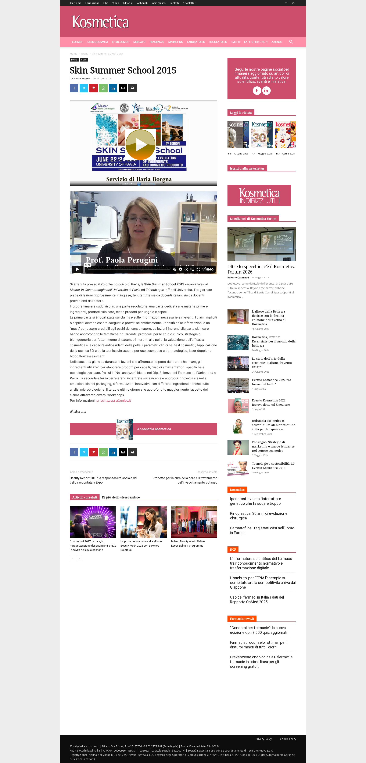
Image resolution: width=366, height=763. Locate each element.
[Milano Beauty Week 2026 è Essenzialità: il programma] (194, 522)
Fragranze (157, 42)
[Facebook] (286, 3)
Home (73, 53)
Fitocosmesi (120, 42)
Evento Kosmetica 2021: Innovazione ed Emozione (271, 402)
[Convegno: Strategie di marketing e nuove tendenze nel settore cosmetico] (238, 447)
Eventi (236, 42)
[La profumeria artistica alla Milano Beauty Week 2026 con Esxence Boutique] (144, 522)
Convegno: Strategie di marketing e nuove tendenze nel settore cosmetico (273, 446)
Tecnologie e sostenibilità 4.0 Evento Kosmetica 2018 (273, 465)
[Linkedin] (293, 3)
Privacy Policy (264, 739)
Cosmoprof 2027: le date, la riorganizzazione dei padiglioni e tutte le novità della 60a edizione (93, 545)
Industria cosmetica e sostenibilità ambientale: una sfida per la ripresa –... (273, 425)
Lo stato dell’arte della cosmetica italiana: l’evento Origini (272, 362)
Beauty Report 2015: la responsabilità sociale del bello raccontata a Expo (103, 480)
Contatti (174, 2)
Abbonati (142, 2)
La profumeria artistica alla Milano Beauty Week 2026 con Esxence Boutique (141, 545)
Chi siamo (75, 2)
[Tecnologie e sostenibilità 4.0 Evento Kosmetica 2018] (238, 468)
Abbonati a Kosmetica (154, 429)
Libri (105, 2)
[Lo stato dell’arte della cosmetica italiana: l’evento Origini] (238, 363)
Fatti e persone (254, 42)
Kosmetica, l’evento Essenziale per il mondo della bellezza (274, 341)
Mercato (139, 42)
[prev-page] (72, 558)
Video (115, 2)
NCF (233, 549)
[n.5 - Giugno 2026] (238, 135)
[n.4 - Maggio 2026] (261, 135)
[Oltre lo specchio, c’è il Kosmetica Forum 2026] (261, 244)
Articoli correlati (84, 497)
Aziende (277, 42)
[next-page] (79, 558)
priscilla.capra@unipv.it (113, 400)
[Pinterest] (93, 88)
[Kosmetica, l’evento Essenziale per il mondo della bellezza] (238, 342)
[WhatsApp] (103, 88)
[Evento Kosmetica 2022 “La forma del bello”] (238, 385)
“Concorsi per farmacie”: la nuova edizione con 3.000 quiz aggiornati (258, 630)
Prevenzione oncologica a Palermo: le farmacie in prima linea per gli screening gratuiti (261, 662)
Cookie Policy (288, 739)
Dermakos (237, 490)
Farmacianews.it (242, 619)
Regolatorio (218, 42)
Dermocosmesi (97, 42)
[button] (291, 42)
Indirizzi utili (159, 2)
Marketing (175, 42)
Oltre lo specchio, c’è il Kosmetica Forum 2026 (261, 269)
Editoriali (128, 2)
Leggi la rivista (241, 113)
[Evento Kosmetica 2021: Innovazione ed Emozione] (238, 405)
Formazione (92, 2)
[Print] (132, 88)
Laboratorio (196, 42)
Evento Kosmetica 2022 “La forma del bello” (271, 382)
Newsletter (189, 2)
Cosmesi (77, 42)
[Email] (123, 88)
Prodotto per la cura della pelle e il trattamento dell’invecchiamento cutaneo (185, 480)
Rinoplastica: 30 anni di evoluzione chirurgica (258, 515)
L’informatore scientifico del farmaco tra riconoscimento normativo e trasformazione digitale (261, 563)
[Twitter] (84, 88)
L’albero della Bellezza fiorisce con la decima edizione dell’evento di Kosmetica (269, 317)
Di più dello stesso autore (121, 497)
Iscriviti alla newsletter (247, 168)
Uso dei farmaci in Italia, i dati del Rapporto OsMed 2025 (257, 599)
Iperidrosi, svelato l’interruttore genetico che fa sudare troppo (255, 501)
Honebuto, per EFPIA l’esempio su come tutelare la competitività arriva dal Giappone (263, 582)
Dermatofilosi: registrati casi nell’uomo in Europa (262, 530)
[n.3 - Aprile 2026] (285, 135)
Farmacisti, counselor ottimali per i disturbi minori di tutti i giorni (258, 644)
